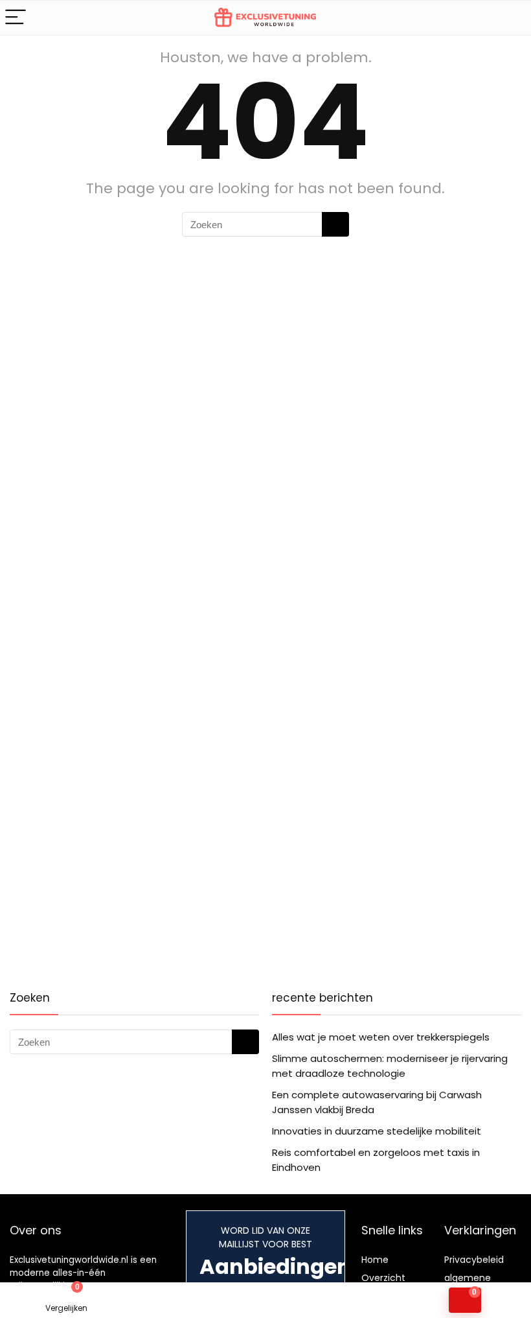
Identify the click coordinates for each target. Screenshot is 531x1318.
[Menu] (15, 18)
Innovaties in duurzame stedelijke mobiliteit (376, 1131)
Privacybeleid (474, 1259)
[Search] (510, 18)
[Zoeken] (335, 224)
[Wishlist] (199, 1300)
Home (375, 1259)
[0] (465, 1300)
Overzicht (383, 1277)
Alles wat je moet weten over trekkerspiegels (381, 1037)
